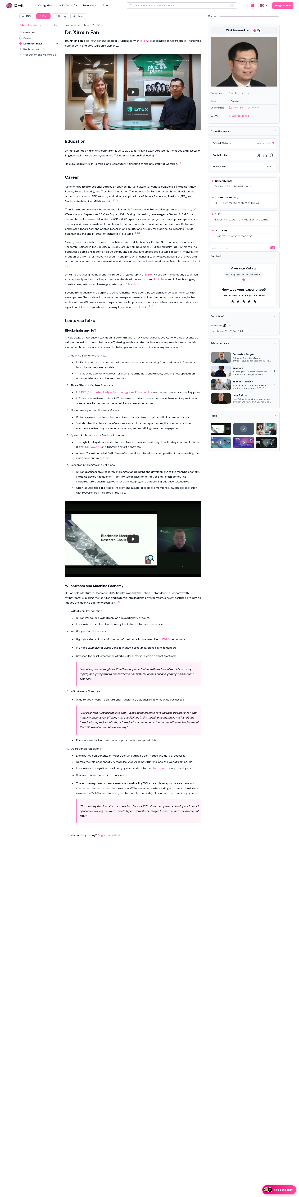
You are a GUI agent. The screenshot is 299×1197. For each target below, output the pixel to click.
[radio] (232, 301)
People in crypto (239, 93)
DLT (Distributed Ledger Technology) (105, 392)
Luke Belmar (240, 395)
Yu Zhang (238, 367)
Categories (45, 5)
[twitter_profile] (259, 155)
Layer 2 (94, 447)
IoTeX (143, 41)
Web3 (166, 639)
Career (27, 38)
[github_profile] (271, 155)
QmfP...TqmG (238, 107)
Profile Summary (220, 131)
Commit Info (218, 316)
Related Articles (220, 343)
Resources (89, 5)
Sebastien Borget (243, 354)
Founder (235, 101)
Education (29, 32)
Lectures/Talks (32, 43)
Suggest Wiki (283, 5)
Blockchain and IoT (33, 49)
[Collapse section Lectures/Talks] (57, 43)
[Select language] (264, 5)
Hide (55, 25)
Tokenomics (144, 392)
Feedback (216, 256)
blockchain (159, 279)
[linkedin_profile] (265, 155)
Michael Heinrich (243, 381)
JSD (230, 325)
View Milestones (239, 115)
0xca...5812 (256, 107)
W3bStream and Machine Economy (41, 54)
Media (214, 415)
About (107, 5)
